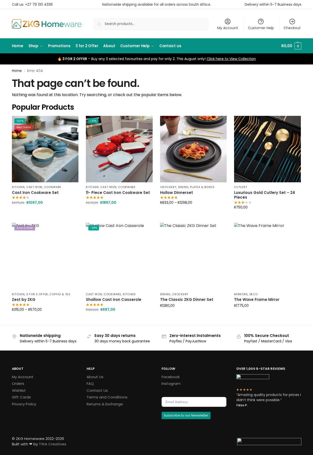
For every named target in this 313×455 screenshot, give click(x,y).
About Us (95, 376)
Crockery (168, 187)
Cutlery (240, 187)
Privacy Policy (24, 404)
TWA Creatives (52, 444)
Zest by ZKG (23, 299)
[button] (291, 46)
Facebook (171, 376)
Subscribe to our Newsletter (186, 415)
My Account (227, 27)
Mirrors (241, 294)
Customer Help (261, 27)
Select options (45, 213)
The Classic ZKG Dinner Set (186, 299)
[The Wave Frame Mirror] (267, 256)
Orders (18, 383)
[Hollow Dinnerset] (193, 149)
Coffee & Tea (59, 294)
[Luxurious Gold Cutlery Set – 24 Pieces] (267, 149)
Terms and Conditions (107, 397)
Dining (183, 187)
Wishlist (19, 390)
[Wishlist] (71, 123)
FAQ (90, 383)
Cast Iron (34, 187)
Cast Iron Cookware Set (35, 192)
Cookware (53, 187)
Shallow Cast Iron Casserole (113, 299)
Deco (253, 294)
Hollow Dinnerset (176, 192)
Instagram (171, 383)
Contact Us (97, 390)
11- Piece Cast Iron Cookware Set (118, 192)
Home (17, 70)
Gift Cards (21, 397)
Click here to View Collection (231, 58)
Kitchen (18, 187)
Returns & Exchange (105, 404)
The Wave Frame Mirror (256, 299)
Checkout (292, 27)
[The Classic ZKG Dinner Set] (193, 256)
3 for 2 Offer (37, 294)
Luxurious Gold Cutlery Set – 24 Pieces (264, 195)
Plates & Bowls (202, 187)
